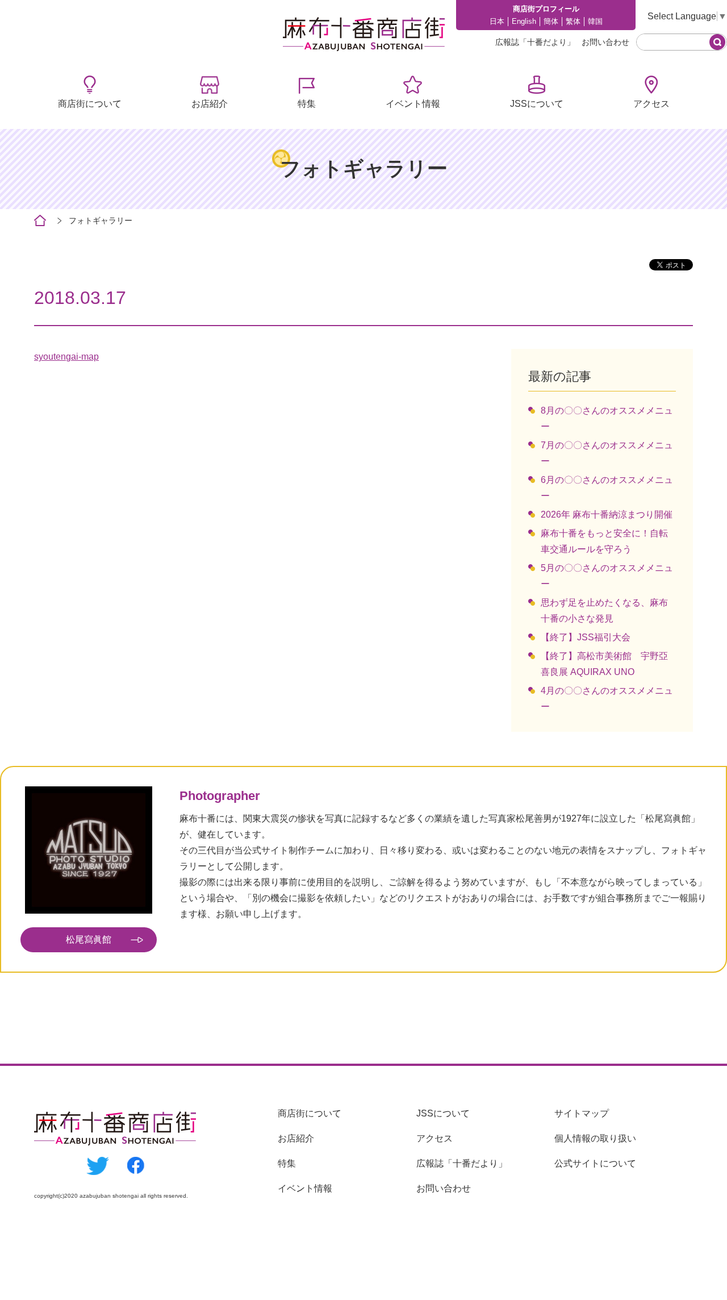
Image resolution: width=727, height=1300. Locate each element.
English (524, 21)
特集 (307, 104)
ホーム (40, 221)
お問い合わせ (605, 42)
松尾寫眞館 (88, 939)
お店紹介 (209, 104)
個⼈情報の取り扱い (595, 1138)
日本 (497, 21)
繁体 (573, 21)
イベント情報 (413, 104)
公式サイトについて (595, 1163)
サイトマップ (581, 1113)
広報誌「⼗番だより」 (535, 42)
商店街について (90, 104)
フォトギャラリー (100, 220)
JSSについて (536, 104)
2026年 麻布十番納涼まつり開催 (606, 514)
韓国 (595, 21)
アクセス (651, 104)
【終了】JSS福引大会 (585, 637)
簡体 (551, 21)
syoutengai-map (66, 356)
